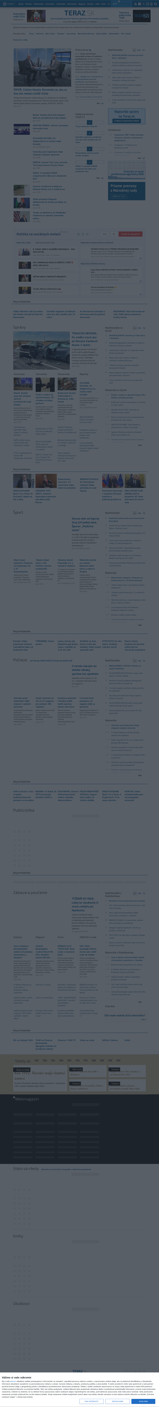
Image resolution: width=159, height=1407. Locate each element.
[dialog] (79, 1390)
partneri (13, 1381)
